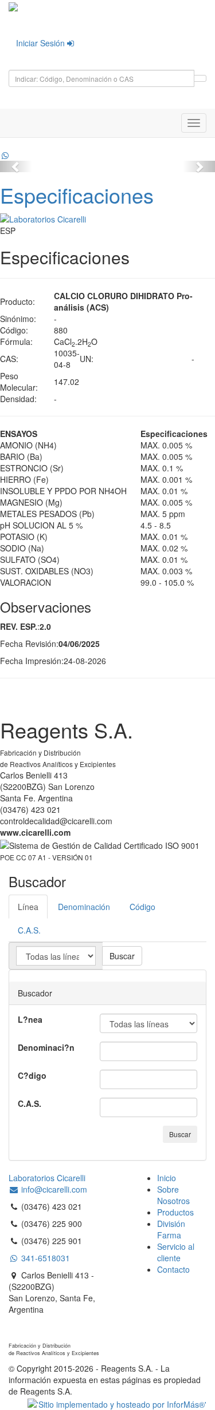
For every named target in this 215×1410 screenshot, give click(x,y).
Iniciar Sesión (41, 43)
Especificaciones (77, 194)
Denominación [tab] (84, 906)
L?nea (30, 1019)
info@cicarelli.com (53, 1189)
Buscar (122, 956)
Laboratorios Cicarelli (47, 1177)
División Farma (171, 1229)
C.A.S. (29, 1103)
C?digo (32, 1075)
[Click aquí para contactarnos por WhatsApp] (5, 155)
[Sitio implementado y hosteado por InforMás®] (117, 1402)
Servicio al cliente (175, 1252)
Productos (175, 1212)
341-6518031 (44, 1258)
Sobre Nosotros (173, 1194)
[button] (16, 166)
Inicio (166, 1177)
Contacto (173, 1269)
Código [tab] (142, 906)
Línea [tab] (28, 906)
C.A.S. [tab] (29, 930)
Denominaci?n (46, 1047)
